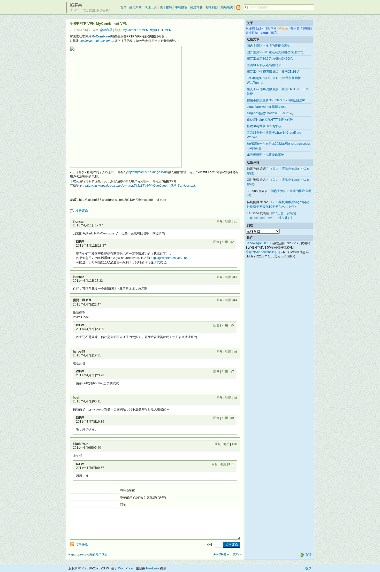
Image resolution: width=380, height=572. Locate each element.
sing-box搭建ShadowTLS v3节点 (270, 113)
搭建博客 (196, 7)
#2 (232, 242)
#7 (232, 371)
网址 (123, 504)
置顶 (308, 554)
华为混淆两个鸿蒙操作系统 (265, 155)
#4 (235, 300)
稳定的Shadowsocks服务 (263, 252)
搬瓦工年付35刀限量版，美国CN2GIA (273, 71)
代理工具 (151, 7)
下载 (73, 181)
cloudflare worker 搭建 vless (266, 107)
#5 (232, 325)
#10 (234, 444)
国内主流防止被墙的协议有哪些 (268, 46)
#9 (232, 418)
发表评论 (81, 210)
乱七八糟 (135, 7)
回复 (219, 222)
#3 (235, 277)
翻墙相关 (227, 7)
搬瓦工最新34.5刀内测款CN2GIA (270, 58)
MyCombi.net (101, 36)
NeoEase (152, 568)
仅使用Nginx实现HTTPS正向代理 (270, 119)
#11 (231, 464)
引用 (228, 222)
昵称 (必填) (127, 490)
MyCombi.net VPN (135, 30)
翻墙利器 (212, 7)
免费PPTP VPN (160, 30)
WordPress (126, 568)
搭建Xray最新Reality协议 (264, 126)
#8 (235, 398)
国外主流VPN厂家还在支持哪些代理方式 (275, 52)
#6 (235, 352)
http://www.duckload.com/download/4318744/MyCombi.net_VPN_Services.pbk (140, 185)
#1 (235, 222)
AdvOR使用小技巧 (226, 554)
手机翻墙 (181, 7)
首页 (123, 7)
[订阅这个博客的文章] (238, 8)
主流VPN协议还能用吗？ (264, 65)
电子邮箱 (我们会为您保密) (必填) (143, 497)
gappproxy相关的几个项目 (89, 554)
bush (76, 397)
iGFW (76, 5)
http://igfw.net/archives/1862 (170, 258)
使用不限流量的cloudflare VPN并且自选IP (276, 100)
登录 (308, 568)
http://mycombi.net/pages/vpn (147, 172)
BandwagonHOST (258, 243)
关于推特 (166, 7)
